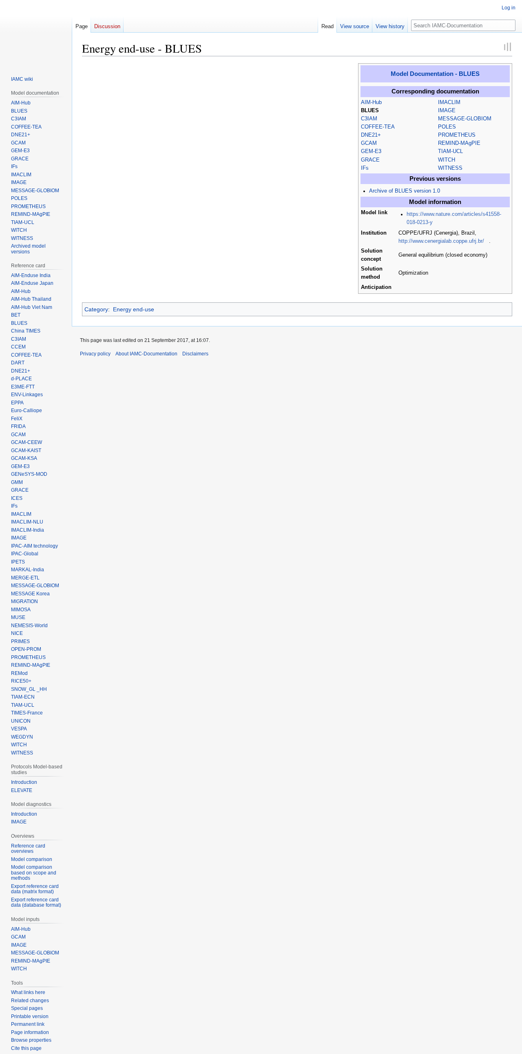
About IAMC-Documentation (146, 354)
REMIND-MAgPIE (459, 143)
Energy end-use (133, 309)
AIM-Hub (371, 102)
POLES (447, 127)
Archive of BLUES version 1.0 (404, 191)
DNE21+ (371, 135)
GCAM (369, 143)
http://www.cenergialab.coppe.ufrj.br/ (441, 241)
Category (96, 309)
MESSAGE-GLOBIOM (464, 119)
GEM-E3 (371, 151)
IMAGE (447, 110)
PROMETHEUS (457, 135)
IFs (365, 168)
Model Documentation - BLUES (435, 73)
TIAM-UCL (450, 151)
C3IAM (369, 119)
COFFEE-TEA (378, 127)
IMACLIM (449, 102)
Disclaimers (195, 354)
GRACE (370, 160)
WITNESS (450, 168)
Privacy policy (95, 354)
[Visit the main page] (36, 32)
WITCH (446, 160)
